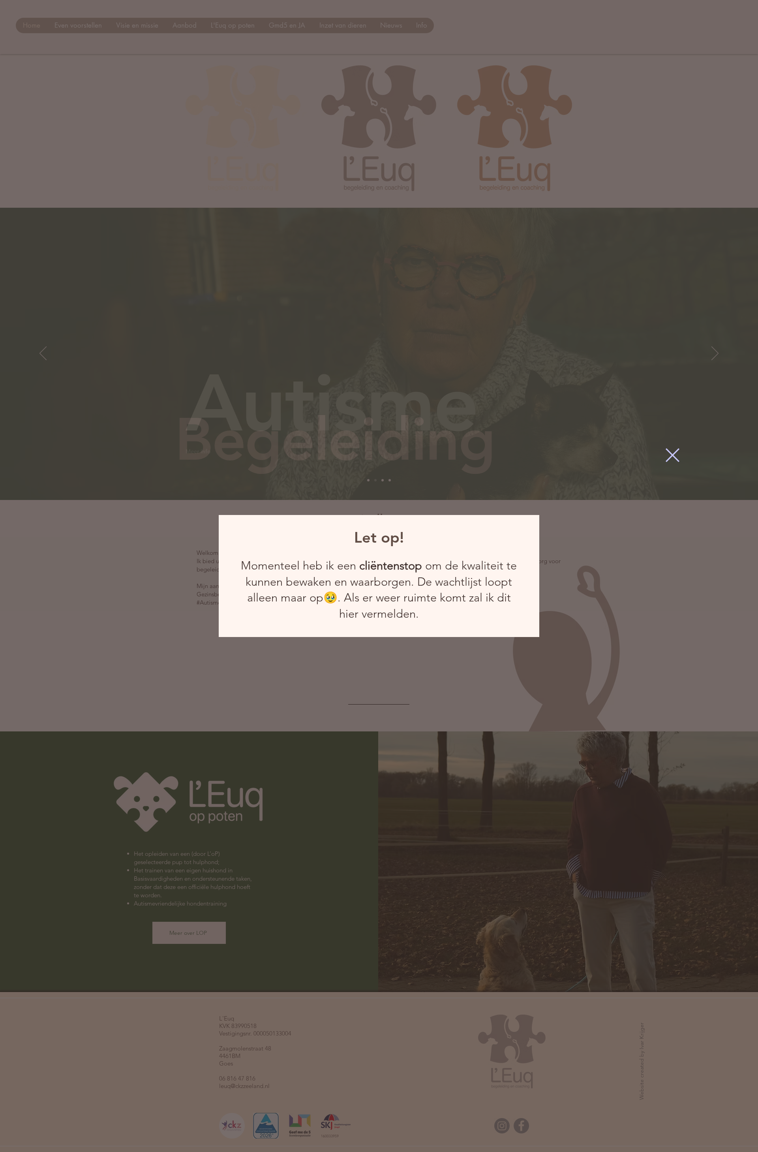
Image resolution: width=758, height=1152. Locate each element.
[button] (672, 455)
